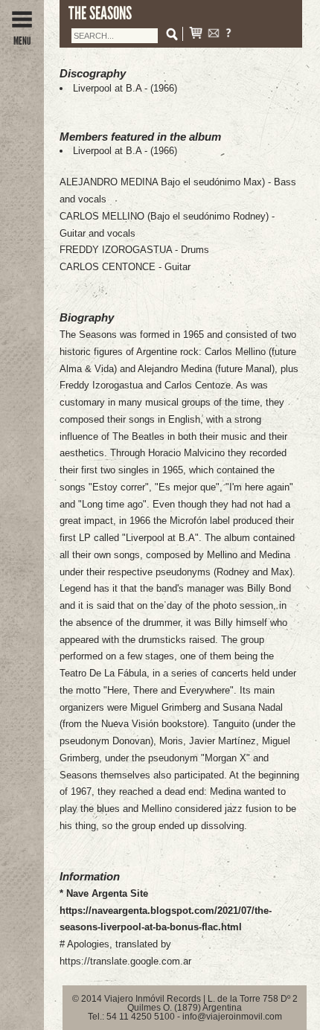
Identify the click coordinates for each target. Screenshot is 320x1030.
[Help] (228, 35)
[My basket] (195, 35)
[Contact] (213, 35)
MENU (22, 41)
